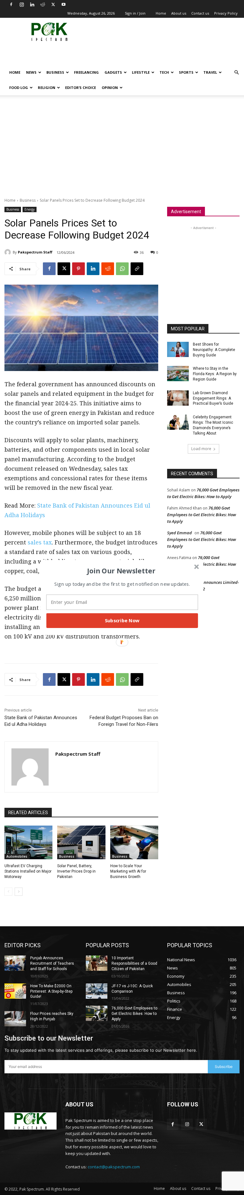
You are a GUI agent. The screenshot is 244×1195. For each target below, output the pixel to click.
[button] (121, 570)
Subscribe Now (122, 620)
